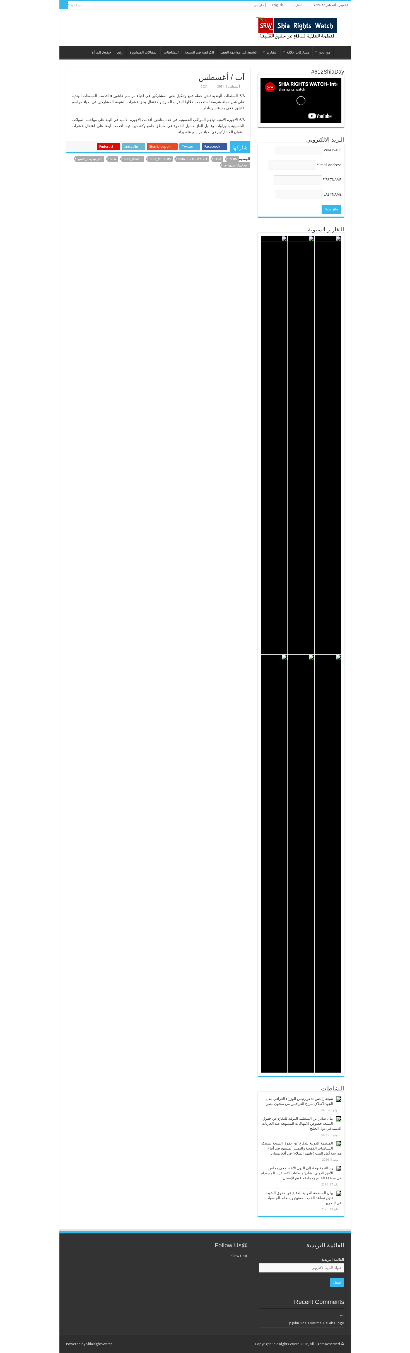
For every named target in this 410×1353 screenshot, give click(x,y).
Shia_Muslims (160, 159)
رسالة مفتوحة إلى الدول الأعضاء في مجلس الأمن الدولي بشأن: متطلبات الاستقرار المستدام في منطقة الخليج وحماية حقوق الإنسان (301, 1173)
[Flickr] (125, 5)
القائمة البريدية (332, 1259)
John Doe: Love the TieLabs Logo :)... (315, 1323)
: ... (342, 1314)
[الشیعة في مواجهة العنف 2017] (301, 445)
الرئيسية (341, 51)
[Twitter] (136, 5)
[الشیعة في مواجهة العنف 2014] (301, 863)
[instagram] (104, 5)
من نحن (324, 52)
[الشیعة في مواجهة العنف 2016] (274, 445)
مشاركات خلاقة (298, 52)
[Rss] (146, 5)
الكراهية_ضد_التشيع (90, 159)
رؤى (120, 52)
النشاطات (171, 52)
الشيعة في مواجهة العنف (238, 52)
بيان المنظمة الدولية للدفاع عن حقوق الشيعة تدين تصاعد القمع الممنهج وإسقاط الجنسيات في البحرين (303, 1198)
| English (279, 5)
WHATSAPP (332, 150)
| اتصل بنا (298, 5)
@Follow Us (231, 1245)
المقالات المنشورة (143, 52)
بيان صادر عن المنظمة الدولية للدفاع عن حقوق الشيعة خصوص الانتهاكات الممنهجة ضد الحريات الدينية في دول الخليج (301, 1123)
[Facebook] (141, 5)
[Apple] (109, 5)
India (233, 159)
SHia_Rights (133, 159)
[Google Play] (99, 5)
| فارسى (260, 5)
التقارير (272, 52)
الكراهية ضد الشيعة (199, 52)
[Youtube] (120, 5)
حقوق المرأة (101, 52)
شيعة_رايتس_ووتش (236, 165)
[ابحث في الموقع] (63, 5)
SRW (113, 159)
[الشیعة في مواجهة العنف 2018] (328, 445)
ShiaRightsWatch (99, 1344)
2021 (204, 86)
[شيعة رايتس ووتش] (298, 26)
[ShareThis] (115, 5)
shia (217, 159)
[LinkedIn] (131, 5)
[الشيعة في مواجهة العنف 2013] (274, 863)
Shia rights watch (192, 159)
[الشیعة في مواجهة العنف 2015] (328, 863)
